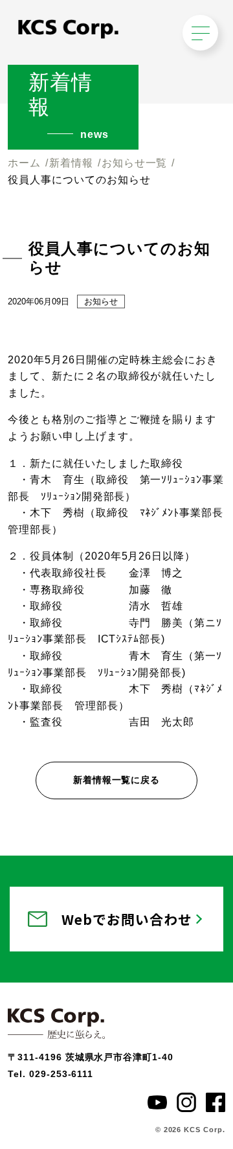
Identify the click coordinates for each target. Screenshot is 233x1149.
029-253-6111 (61, 1074)
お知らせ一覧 (135, 162)
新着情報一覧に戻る (117, 780)
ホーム (24, 162)
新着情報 (71, 162)
